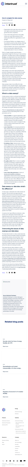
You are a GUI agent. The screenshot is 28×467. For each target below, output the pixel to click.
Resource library (5, 440)
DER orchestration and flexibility (20, 423)
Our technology (18, 442)
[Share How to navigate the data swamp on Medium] (25, 461)
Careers (16, 448)
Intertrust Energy (18, 411)
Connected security (19, 429)
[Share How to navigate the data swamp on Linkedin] (9, 25)
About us (17, 440)
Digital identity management (21, 431)
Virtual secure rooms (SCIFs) (21, 433)
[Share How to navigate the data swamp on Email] (14, 25)
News (3, 444)
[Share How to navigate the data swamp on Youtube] (21, 461)
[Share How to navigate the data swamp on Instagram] (17, 461)
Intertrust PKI (4, 424)
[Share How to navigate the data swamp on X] (7, 25)
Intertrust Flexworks (6, 422)
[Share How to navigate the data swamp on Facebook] (12, 25)
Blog (3, 442)
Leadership (17, 446)
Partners (16, 413)
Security (16, 444)
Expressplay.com (18, 454)
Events (16, 450)
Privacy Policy (4, 463)
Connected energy (19, 420)
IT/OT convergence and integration (20, 426)
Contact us (17, 452)
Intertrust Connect (6, 420)
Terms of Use (11, 463)
